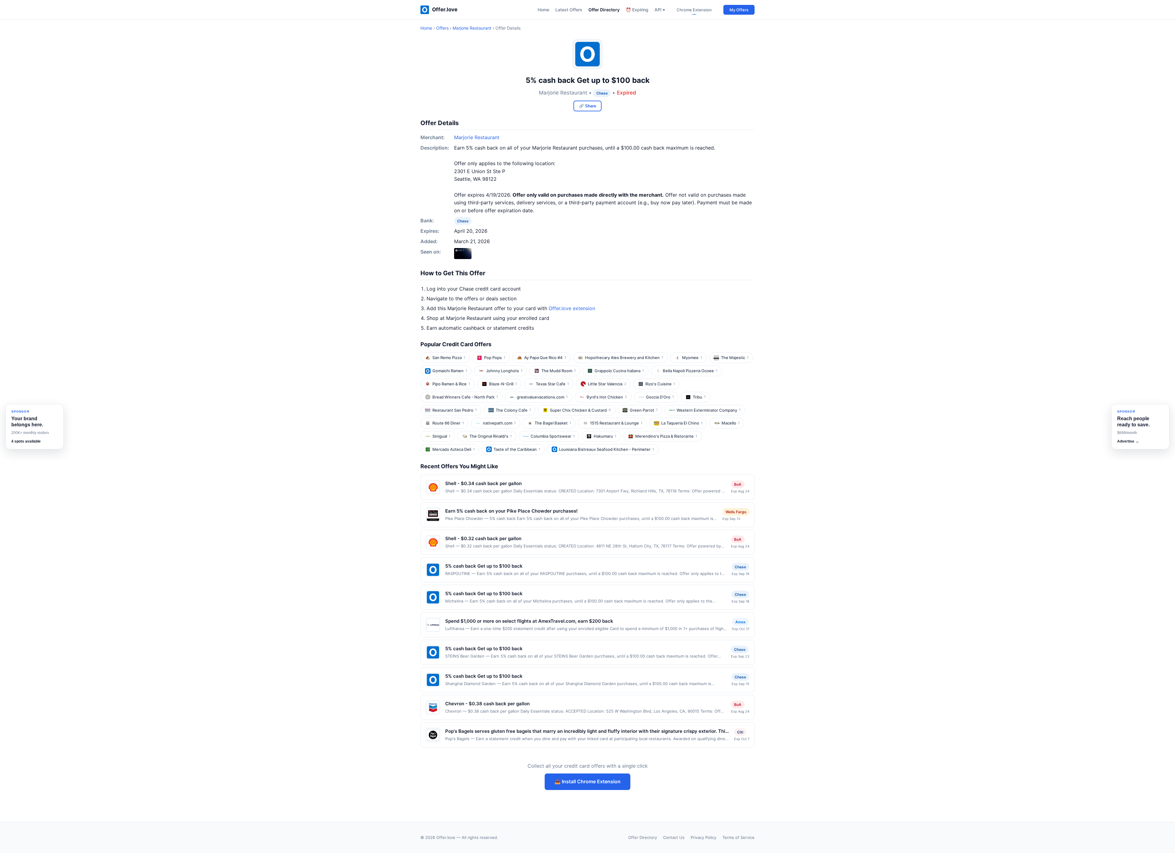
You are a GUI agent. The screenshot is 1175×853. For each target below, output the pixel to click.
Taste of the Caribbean (517, 449)
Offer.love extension (572, 308)
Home (543, 9)
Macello (731, 423)
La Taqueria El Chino (682, 423)
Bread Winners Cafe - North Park (465, 397)
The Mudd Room (558, 370)
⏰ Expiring (637, 9)
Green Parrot (644, 410)
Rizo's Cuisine (660, 383)
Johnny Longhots (504, 370)
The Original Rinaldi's (490, 436)
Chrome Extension (694, 9)
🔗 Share (587, 106)
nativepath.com (499, 423)
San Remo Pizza (448, 357)
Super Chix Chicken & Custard (580, 410)
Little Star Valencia (607, 383)
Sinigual (441, 436)
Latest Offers (568, 9)
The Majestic (734, 357)
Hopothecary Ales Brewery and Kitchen (624, 357)
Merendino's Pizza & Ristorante (666, 436)
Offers (442, 28)
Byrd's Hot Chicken (607, 397)
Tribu (699, 397)
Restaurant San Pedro (454, 410)
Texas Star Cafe (552, 383)
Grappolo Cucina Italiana (619, 370)
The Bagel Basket (553, 423)
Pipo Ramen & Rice (451, 383)
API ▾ (660, 9)
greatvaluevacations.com (542, 397)
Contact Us (673, 837)
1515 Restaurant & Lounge (616, 423)
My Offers (738, 9)
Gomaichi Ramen (449, 370)
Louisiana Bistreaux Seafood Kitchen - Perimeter (606, 449)
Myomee (692, 357)
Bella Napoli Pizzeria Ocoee (690, 370)
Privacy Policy (703, 837)
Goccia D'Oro (660, 397)
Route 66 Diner (448, 423)
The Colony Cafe (513, 410)
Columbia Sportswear (553, 436)
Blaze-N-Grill (503, 383)
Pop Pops (494, 357)
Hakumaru (605, 436)
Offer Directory (604, 9)
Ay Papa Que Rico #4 (545, 357)
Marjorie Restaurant (472, 28)
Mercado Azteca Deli (453, 449)
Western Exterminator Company (708, 410)
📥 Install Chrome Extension (587, 781)
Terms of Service (738, 837)
